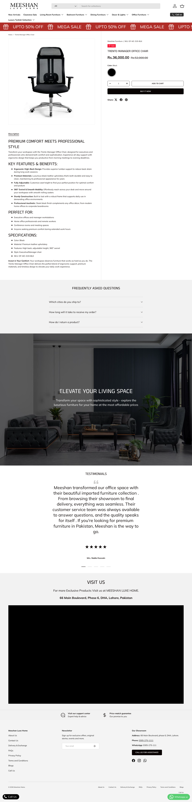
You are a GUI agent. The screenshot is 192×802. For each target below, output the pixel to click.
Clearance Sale (30, 14)
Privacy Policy (14, 755)
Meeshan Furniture (115, 41)
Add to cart (158, 83)
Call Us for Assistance (146, 752)
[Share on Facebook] (121, 99)
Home (10, 35)
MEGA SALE (63, 26)
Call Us (11, 770)
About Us (12, 735)
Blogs (10, 765)
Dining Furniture (98, 14)
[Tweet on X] (115, 99)
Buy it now (145, 91)
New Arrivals (14, 14)
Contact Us (13, 740)
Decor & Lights (118, 14)
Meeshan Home (19, 787)
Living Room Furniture (50, 14)
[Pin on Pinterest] (126, 99)
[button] (182, 6)
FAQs (10, 750)
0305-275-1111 (146, 740)
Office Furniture (139, 14)
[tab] (13, 134)
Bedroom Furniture (75, 14)
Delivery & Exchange (17, 745)
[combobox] (105, 6)
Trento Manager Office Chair (24, 35)
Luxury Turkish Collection (20, 20)
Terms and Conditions (18, 760)
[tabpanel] (51, 203)
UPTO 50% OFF (22, 26)
